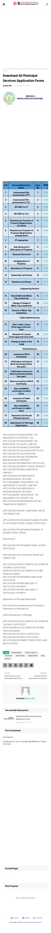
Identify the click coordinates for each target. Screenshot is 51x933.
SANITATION (20, 656)
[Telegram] (8, 876)
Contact (39, 918)
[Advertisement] (25, 38)
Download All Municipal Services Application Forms (28, 717)
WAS (42, 656)
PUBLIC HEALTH (31, 652)
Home (5, 69)
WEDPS (11, 69)
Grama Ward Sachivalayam (32, 922)
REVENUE (8, 656)
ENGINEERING (16, 652)
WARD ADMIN (33, 656)
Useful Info (7, 85)
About (27, 918)
